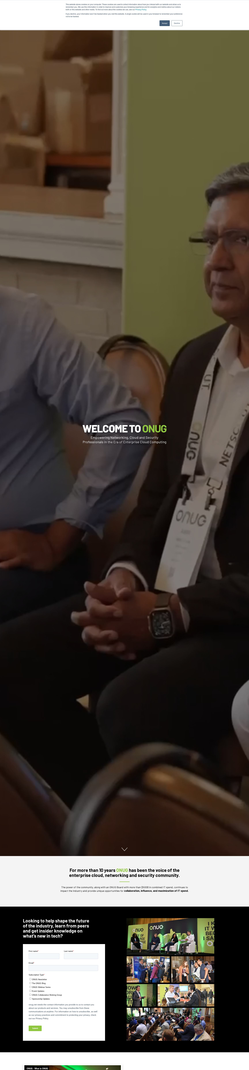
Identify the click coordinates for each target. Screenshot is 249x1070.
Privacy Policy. (141, 9)
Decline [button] (177, 23)
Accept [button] (164, 23)
